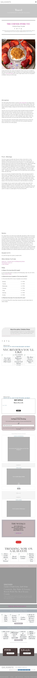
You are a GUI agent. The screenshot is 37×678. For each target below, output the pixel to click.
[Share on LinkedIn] (22, 29)
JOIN (32, 669)
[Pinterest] (20, 670)
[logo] (6, 2)
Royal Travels (14, 557)
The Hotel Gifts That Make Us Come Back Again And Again (19, 489)
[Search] (33, 425)
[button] (1, 380)
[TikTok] (29, 670)
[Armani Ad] (18, 380)
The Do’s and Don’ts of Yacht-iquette (18, 508)
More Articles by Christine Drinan (15, 334)
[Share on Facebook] (15, 29)
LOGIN (34, 669)
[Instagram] (21, 670)
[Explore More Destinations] (27, 606)
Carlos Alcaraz (22, 618)
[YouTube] (26, 670)
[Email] (28, 670)
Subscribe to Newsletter (4, 676)
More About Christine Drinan (6, 335)
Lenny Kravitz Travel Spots (14, 618)
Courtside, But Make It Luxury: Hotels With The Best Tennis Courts (17, 591)
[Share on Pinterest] (19, 29)
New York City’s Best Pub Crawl (7, 360)
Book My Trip (19, 542)
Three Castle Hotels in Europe (5, 557)
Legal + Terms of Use (19, 676)
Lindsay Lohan (22, 557)
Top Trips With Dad (5, 618)
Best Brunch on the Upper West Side (6, 635)
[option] (18, 380)
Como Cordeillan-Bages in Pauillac (19, 476)
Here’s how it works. (29, 31)
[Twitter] (18, 670)
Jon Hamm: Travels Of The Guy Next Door (31, 557)
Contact (11, 676)
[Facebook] (23, 670)
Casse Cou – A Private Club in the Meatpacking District (13, 261)
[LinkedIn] (24, 670)
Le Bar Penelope (5, 264)
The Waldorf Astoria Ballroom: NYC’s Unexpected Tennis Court (18, 360)
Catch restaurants (22, 102)
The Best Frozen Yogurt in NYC (30, 360)
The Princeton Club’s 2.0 (7, 262)
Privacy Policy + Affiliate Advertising (31, 676)
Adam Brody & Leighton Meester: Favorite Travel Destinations (32, 618)
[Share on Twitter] (17, 29)
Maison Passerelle (18, 403)
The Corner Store (9, 73)
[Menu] (36, 2)
